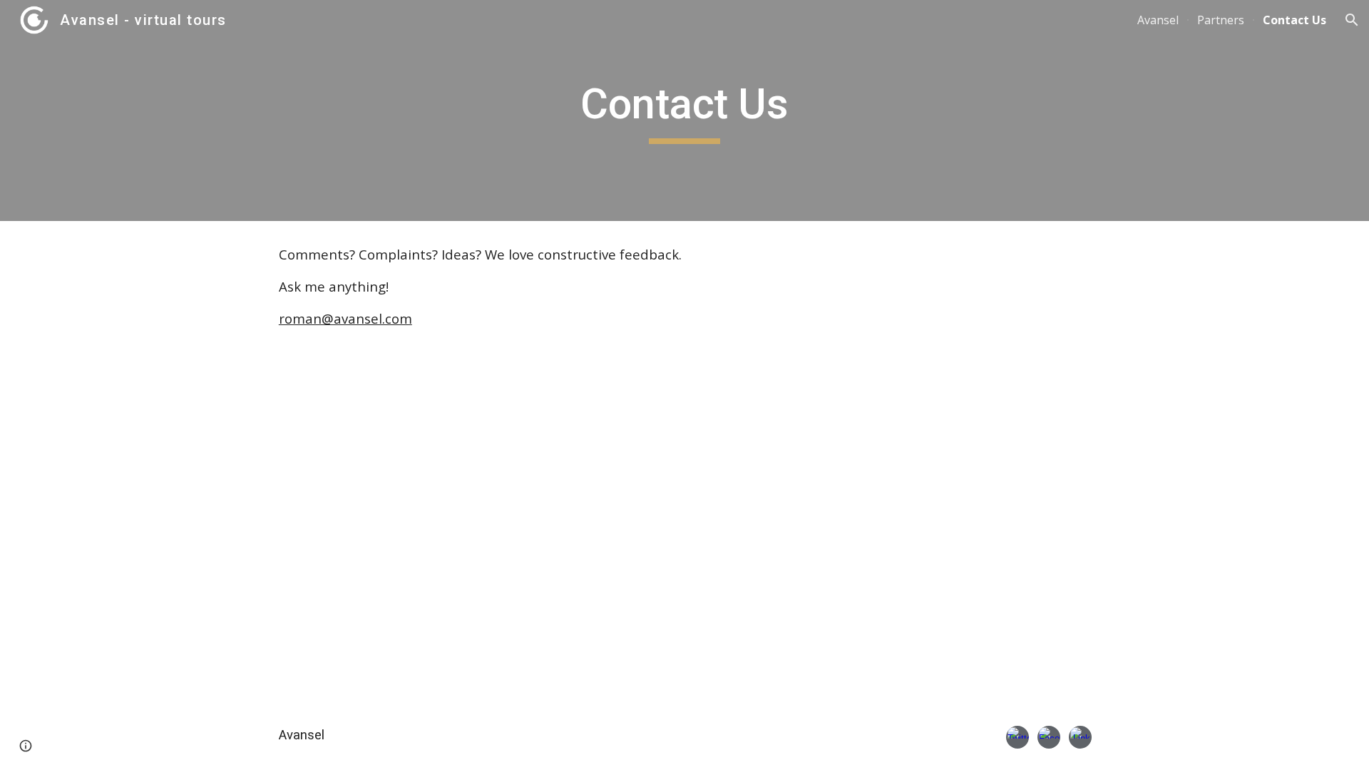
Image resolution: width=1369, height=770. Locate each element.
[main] (684, 110)
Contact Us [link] (1294, 20)
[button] (1352, 20)
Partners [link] (1220, 20)
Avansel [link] (1158, 20)
